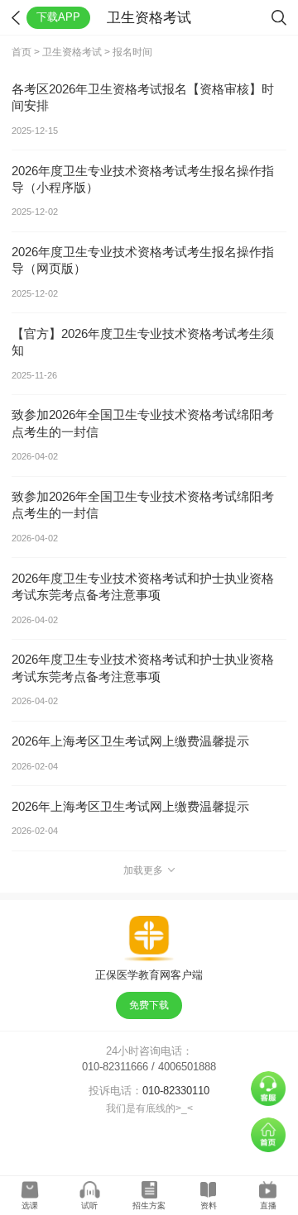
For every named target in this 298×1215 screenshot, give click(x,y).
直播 (268, 1205)
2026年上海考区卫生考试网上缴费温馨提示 (130, 741)
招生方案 (149, 1205)
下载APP (58, 17)
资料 (208, 1205)
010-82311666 (115, 1066)
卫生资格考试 (72, 52)
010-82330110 (175, 1090)
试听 (89, 1205)
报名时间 (132, 52)
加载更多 (143, 870)
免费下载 (149, 1005)
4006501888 (187, 1066)
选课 (30, 1205)
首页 (21, 52)
